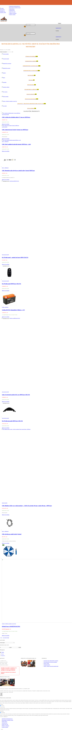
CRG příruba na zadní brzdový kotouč (11, 534)
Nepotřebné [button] (2, 711)
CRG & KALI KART (5, 114)
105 (3, 637)
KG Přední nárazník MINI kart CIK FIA (12, 421)
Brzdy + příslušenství (5, 141)
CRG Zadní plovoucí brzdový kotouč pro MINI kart (15, 129)
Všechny (2, 652)
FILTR (20, 647)
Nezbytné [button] (1, 704)
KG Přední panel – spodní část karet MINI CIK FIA (15, 257)
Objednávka (3, 655)
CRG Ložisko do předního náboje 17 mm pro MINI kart (16, 117)
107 (6, 637)
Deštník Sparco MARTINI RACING (11, 626)
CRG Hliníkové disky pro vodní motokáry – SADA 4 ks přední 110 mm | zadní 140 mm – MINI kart (27, 505)
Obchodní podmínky (47, 664)
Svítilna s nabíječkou (5, 307)
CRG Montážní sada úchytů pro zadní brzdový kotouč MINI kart (18, 170)
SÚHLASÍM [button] (11, 692)
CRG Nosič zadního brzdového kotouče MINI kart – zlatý (16, 144)
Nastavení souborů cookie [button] (4, 692)
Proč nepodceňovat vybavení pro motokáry (50, 662)
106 (5, 637)
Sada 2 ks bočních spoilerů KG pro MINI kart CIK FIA (16, 394)
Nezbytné (2, 705)
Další (8, 637)
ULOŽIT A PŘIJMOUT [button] (4, 716)
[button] (5, 124)
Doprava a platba (46, 663)
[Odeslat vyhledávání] (25, 26)
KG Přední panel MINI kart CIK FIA (11, 283)
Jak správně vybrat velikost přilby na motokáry (51, 660)
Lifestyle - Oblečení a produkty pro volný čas (9, 623)
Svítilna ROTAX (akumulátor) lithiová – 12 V (13, 310)
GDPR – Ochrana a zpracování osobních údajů (51, 666)
